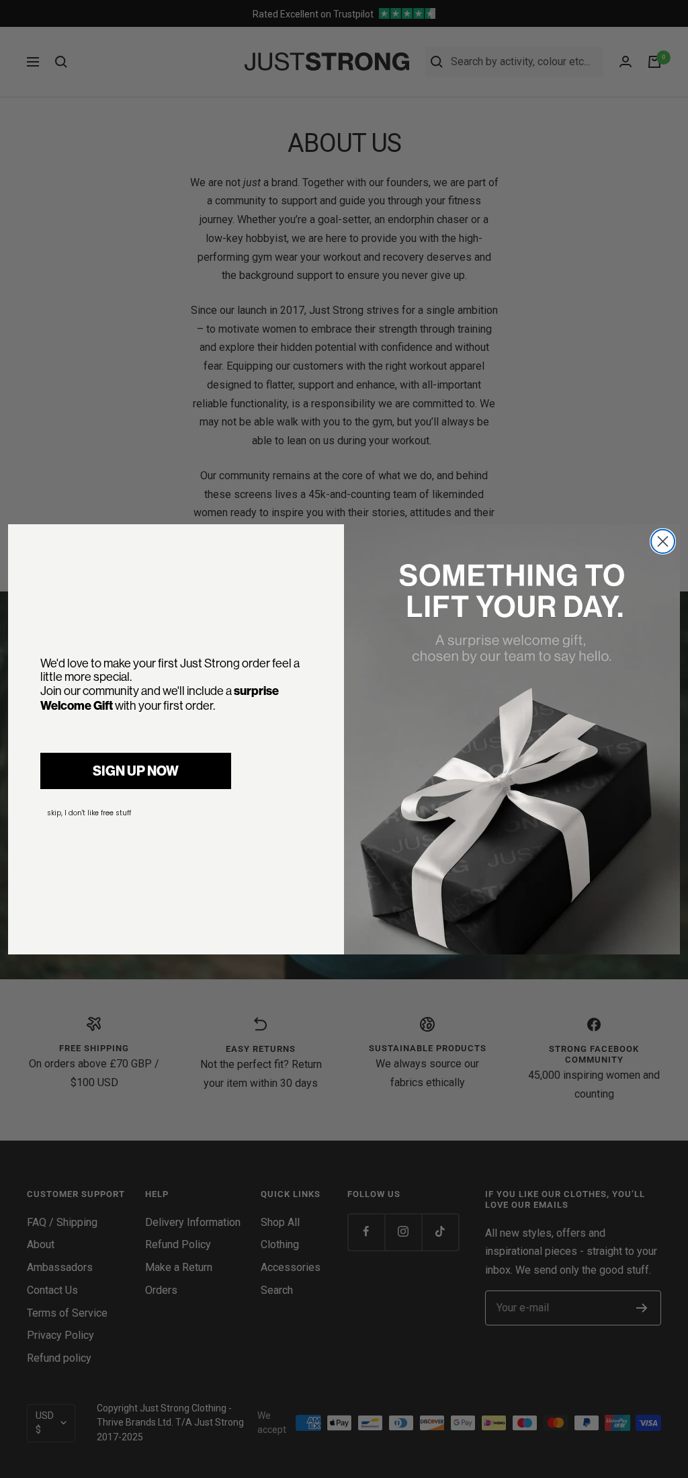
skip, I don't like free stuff (89, 813)
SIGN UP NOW (136, 771)
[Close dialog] (663, 541)
